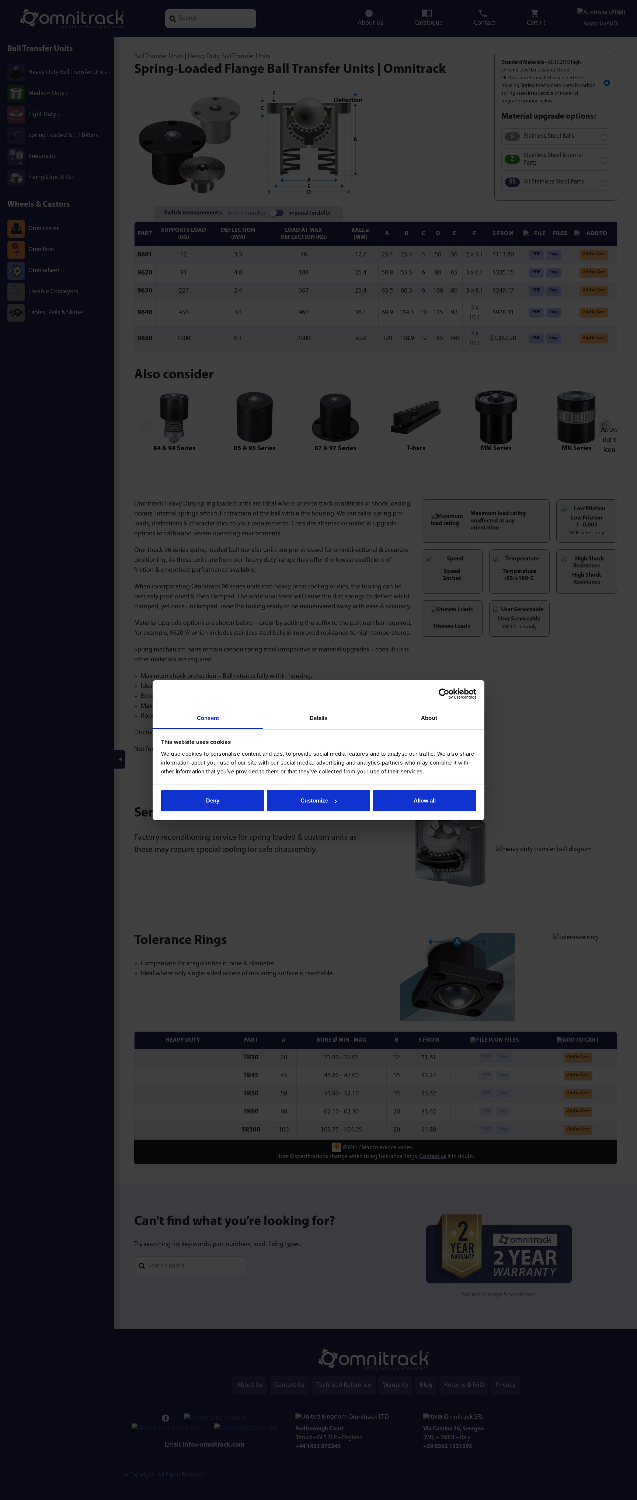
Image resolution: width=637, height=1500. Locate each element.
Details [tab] (319, 718)
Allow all (425, 800)
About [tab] (429, 718)
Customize (314, 800)
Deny (212, 800)
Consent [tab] (208, 718)
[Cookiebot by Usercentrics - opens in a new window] (444, 693)
